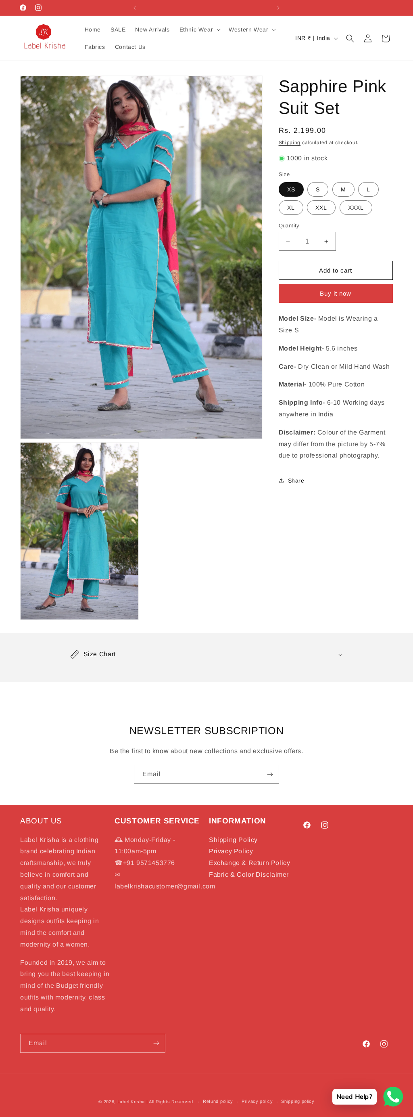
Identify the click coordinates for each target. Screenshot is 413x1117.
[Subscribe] (270, 774)
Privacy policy (257, 1101)
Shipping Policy (233, 839)
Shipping (290, 142)
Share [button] (296, 480)
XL (291, 207)
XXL (321, 207)
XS (291, 189)
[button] (199, 29)
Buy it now (335, 293)
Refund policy (218, 1101)
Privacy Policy (231, 851)
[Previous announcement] (135, 7)
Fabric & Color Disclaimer (249, 874)
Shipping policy (298, 1101)
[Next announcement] (278, 7)
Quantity (289, 226)
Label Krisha (131, 1101)
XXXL (356, 207)
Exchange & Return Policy (249, 862)
